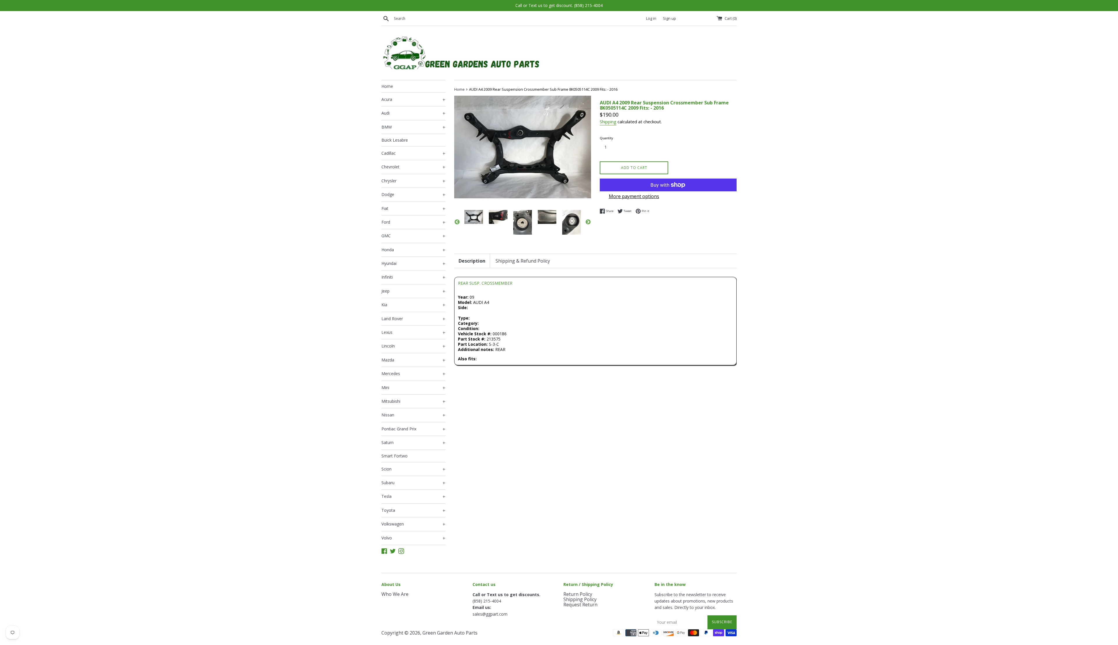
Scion (413, 469)
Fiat (413, 209)
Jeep (413, 291)
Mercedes (413, 374)
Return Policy (577, 594)
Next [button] (588, 222)
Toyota (413, 510)
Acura (413, 100)
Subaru (413, 483)
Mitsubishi (413, 401)
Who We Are (394, 594)
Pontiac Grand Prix (413, 429)
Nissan (413, 415)
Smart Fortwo (394, 456)
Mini (413, 388)
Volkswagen (413, 524)
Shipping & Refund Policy (523, 260)
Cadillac (413, 153)
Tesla (413, 496)
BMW (413, 127)
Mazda (413, 360)
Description (472, 260)
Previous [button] (457, 222)
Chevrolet (413, 167)
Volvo (413, 538)
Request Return (580, 604)
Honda (413, 250)
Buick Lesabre (394, 140)
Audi (413, 113)
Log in (651, 18)
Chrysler (413, 181)
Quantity (606, 138)
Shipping (608, 121)
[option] (473, 217)
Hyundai (413, 264)
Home (387, 86)
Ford (413, 222)
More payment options (634, 196)
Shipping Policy (580, 599)
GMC (413, 236)
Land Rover (413, 319)
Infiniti (413, 277)
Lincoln (413, 346)
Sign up (669, 18)
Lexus (413, 332)
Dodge (413, 195)
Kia (413, 305)
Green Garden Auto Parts (449, 633)
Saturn (413, 443)
